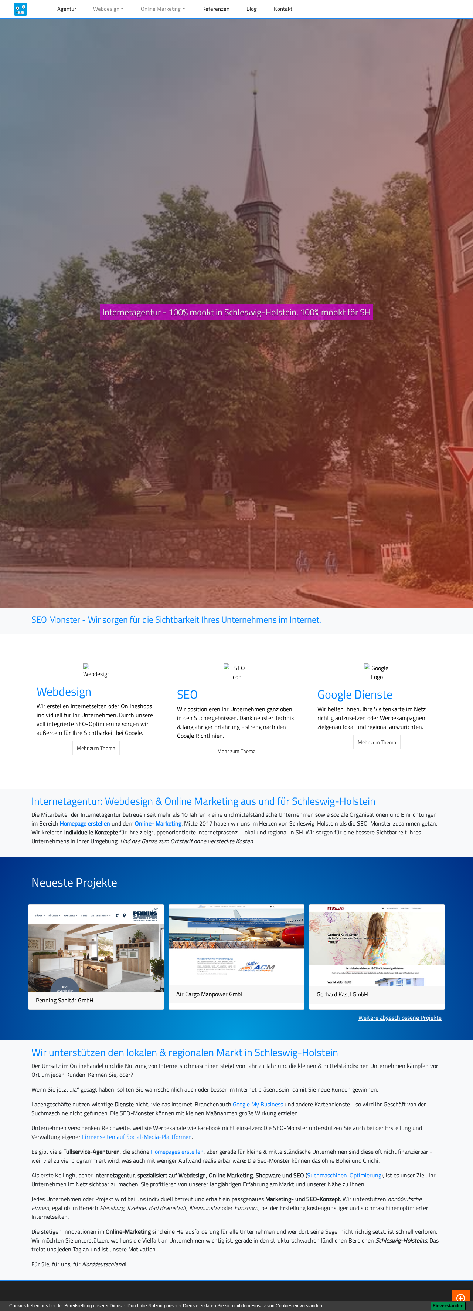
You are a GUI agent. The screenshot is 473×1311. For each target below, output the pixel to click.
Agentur (66, 8)
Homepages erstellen (177, 1151)
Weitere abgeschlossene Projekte (400, 1017)
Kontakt (283, 8)
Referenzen (215, 8)
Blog (251, 8)
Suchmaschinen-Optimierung (344, 1175)
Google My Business (258, 1104)
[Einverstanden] (448, 1306)
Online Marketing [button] (161, 8)
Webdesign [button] (106, 8)
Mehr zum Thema (96, 748)
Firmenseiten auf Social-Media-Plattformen (137, 1136)
